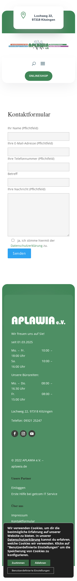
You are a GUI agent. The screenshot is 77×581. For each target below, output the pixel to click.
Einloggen (18, 488)
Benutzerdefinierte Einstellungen (31, 570)
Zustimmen (18, 563)
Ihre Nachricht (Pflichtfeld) (26, 189)
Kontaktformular (23, 521)
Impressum (19, 515)
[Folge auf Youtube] (31, 433)
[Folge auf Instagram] (23, 433)
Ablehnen (40, 563)
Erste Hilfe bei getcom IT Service (34, 494)
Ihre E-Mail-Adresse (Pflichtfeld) (30, 143)
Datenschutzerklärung (27, 246)
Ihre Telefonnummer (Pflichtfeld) (31, 159)
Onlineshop (38, 75)
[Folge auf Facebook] (14, 433)
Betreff (12, 174)
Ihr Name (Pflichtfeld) (23, 128)
